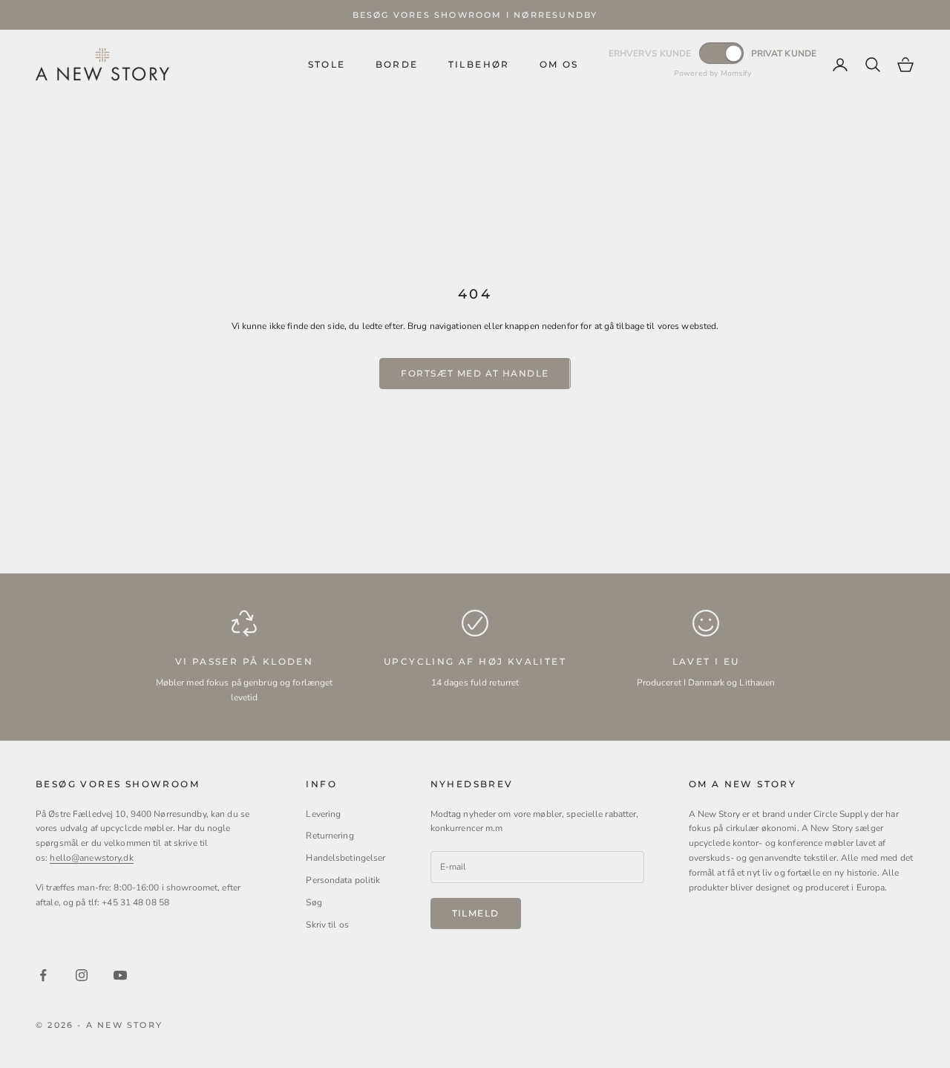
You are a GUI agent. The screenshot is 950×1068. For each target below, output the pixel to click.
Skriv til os (327, 925)
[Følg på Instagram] (81, 975)
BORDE (397, 64)
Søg (313, 902)
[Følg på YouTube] (120, 975)
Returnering (329, 835)
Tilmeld (475, 913)
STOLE (327, 64)
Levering (323, 814)
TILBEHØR (479, 64)
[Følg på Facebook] (43, 975)
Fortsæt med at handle (474, 373)
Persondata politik (343, 880)
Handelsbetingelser (345, 858)
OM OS (559, 64)
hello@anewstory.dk (91, 858)
